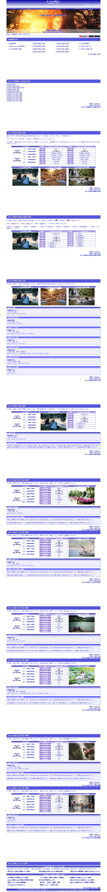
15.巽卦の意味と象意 (62, 43)
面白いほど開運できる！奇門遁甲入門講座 (82, 882)
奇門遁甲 (31, 889)
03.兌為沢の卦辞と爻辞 (13, 89)
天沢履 (79, 235)
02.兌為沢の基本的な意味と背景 (15, 87)
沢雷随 (33, 226)
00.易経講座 (12, 43)
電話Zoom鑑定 (53, 877)
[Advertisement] (53, 67)
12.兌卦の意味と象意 (38, 46)
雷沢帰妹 (82, 226)
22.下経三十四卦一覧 (85, 49)
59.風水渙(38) (96, 105)
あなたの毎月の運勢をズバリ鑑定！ (21, 871)
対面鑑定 (61, 877)
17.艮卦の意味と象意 (62, 49)
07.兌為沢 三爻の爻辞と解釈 (14, 95)
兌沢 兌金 (17, 152)
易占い (29, 8)
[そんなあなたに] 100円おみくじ (16, 884)
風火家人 (14, 223)
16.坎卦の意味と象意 (62, 46)
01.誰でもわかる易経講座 (17, 46)
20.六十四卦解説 (84, 43)
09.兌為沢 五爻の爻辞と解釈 (14, 99)
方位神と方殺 (54, 884)
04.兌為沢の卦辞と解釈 (13, 91)
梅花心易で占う (61, 8)
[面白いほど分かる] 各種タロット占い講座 (82, 880)
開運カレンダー (44, 884)
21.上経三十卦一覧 (85, 46)
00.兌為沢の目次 (11, 84)
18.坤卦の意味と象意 (62, 51)
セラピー (59, 889)
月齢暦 (54, 882)
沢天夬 (49, 226)
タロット (49, 889)
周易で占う (45, 8)
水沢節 (66, 226)
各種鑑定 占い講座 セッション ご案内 (80, 877)
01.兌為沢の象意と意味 (13, 86)
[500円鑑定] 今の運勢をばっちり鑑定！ (18, 877)
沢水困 (16, 226)
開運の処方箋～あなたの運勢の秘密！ (53, 871)
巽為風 (42, 223)
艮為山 (28, 223)
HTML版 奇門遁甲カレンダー (47, 880)
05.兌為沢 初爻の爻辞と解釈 (14, 92)
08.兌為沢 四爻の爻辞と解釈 (14, 97)
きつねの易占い (53, 1)
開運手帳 (37, 889)
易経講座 (77, 8)
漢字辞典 (43, 889)
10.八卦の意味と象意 (15, 49)
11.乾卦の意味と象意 (38, 43)
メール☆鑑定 (44, 877)
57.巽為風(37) (96, 103)
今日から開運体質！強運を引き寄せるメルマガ (86, 871)
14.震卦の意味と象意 (38, 51)
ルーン (54, 889)
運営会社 (75, 889)
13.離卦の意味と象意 (38, 49)
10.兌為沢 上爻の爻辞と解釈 (14, 100)
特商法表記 (81, 889)
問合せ (87, 889)
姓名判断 (26, 889)
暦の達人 (42, 882)
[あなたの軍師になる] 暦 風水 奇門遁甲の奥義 (20, 880)
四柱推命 (20, 889)
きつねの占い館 (67, 889)
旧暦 (58, 882)
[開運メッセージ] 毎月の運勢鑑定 (16, 882)
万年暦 (48, 882)
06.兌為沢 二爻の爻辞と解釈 (14, 94)
